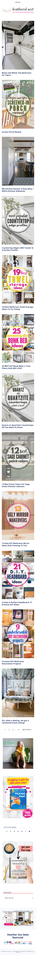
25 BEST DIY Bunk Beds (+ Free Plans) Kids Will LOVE (16, 367)
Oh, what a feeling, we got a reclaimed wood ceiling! (15, 721)
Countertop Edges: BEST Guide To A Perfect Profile (18, 249)
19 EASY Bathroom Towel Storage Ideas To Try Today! (17, 308)
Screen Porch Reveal (11, 132)
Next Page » (27, 730)
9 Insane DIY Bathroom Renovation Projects (13, 662)
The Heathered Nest (18, 10)
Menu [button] (18, 2)
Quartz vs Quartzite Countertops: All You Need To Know (18, 426)
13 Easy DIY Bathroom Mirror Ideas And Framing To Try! (15, 544)
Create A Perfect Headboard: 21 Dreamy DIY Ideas (17, 603)
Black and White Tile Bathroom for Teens (16, 74)
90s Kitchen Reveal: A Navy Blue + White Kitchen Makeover (18, 190)
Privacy (18, 952)
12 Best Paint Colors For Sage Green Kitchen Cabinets (16, 485)
